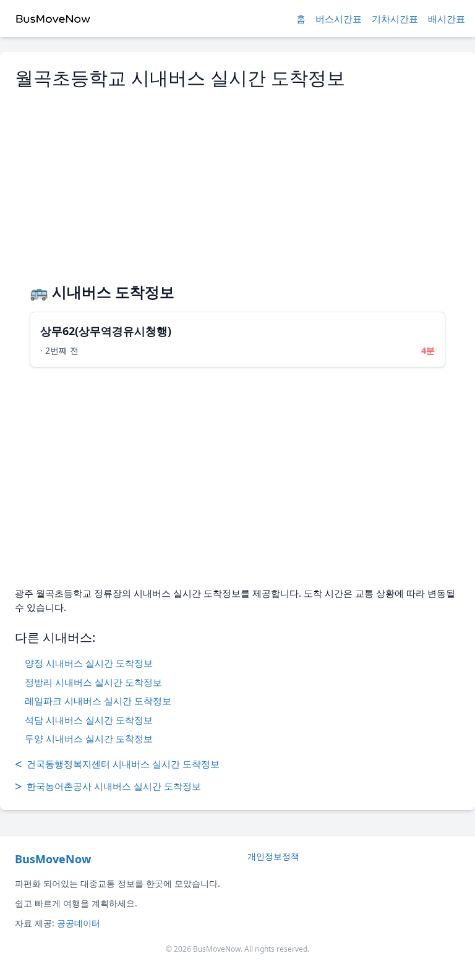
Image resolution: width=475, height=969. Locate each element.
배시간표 (446, 18)
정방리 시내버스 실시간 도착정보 (93, 682)
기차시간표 (395, 18)
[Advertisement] (237, 180)
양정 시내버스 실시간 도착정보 (89, 663)
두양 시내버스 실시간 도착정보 (89, 738)
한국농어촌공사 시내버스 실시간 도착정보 (108, 786)
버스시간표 (338, 18)
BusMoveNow (53, 859)
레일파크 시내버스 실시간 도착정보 (98, 700)
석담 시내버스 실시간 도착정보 (89, 720)
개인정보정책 (273, 856)
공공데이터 (78, 923)
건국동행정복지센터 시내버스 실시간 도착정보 (117, 764)
